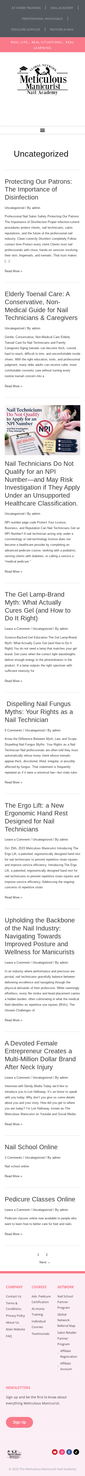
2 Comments (13, 1157)
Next (45, 1262)
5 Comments (13, 730)
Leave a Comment (17, 628)
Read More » (13, 270)
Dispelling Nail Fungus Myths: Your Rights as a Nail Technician (39, 711)
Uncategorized (14, 208)
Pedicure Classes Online (40, 1199)
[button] (43, 130)
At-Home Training (26, 8)
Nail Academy (62, 8)
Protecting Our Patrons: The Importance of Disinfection (38, 189)
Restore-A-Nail (62, 29)
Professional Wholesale (42, 18)
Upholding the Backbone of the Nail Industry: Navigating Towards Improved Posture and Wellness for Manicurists (40, 936)
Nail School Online (31, 1147)
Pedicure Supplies (25, 29)
